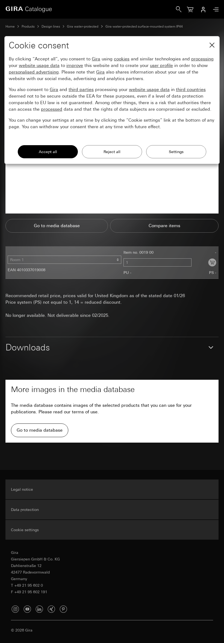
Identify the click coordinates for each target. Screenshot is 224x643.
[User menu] (203, 9)
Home (10, 26)
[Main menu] (214, 9)
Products (28, 26)
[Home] (90, 9)
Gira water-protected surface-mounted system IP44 (144, 26)
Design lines (51, 26)
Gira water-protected (82, 26)
